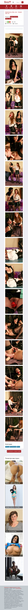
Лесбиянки (13, 447)
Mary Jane (8, 19)
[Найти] (22, 2)
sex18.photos (18, 588)
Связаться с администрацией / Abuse (12, 587)
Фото (18, 447)
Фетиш (7, 447)
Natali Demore (14, 17)
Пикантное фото (8, 2)
